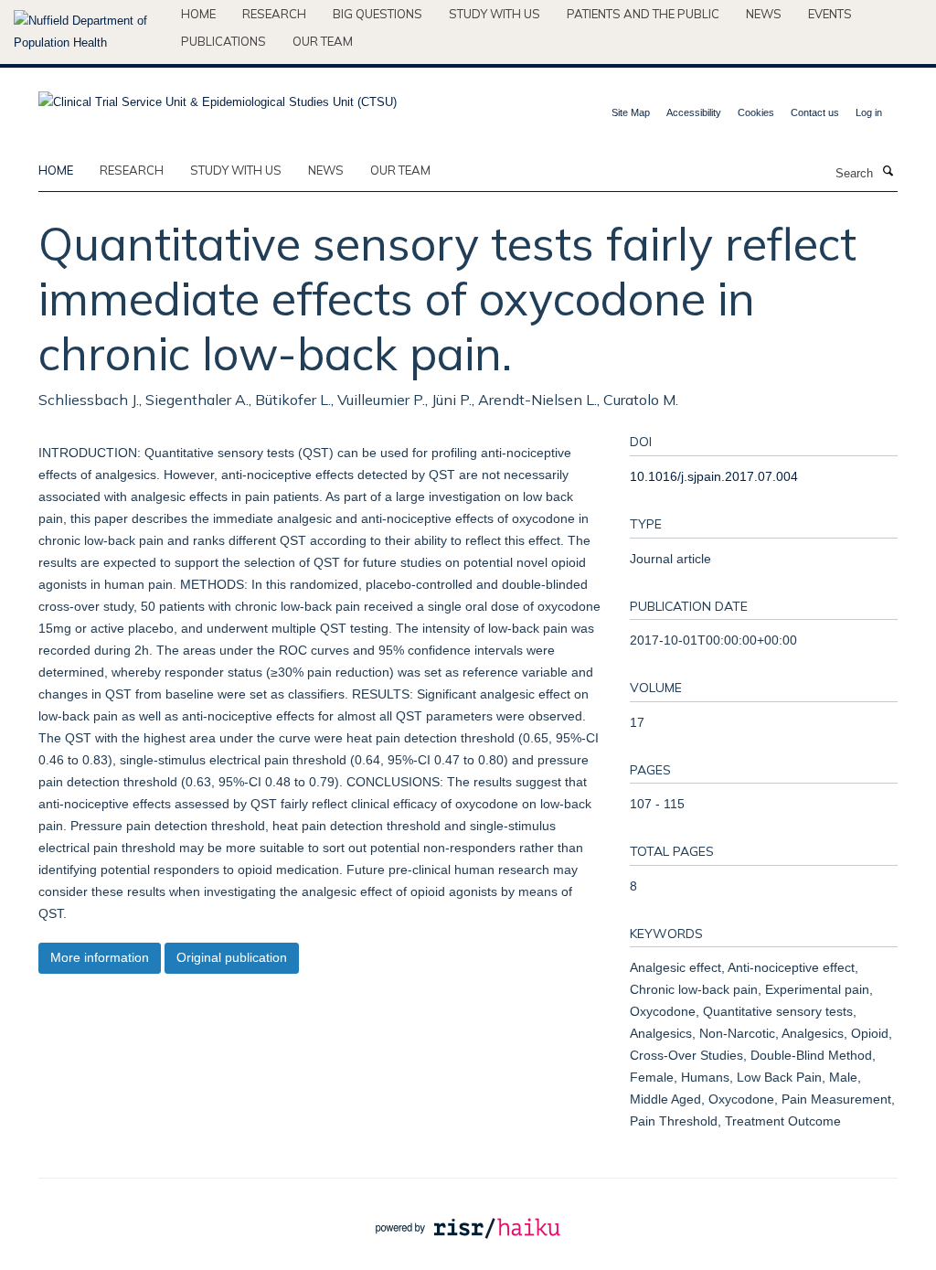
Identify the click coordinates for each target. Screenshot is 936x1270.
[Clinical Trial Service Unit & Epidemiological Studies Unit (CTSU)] (217, 96)
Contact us (815, 112)
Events (830, 13)
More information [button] (99, 957)
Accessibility (693, 112)
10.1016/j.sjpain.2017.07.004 (714, 476)
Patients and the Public (643, 13)
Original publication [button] (231, 957)
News (764, 13)
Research (274, 13)
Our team (322, 41)
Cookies (756, 112)
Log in (869, 112)
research (132, 170)
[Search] (888, 172)
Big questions (377, 13)
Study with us (494, 13)
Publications (223, 41)
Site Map (631, 112)
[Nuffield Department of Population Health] (90, 32)
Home (198, 13)
